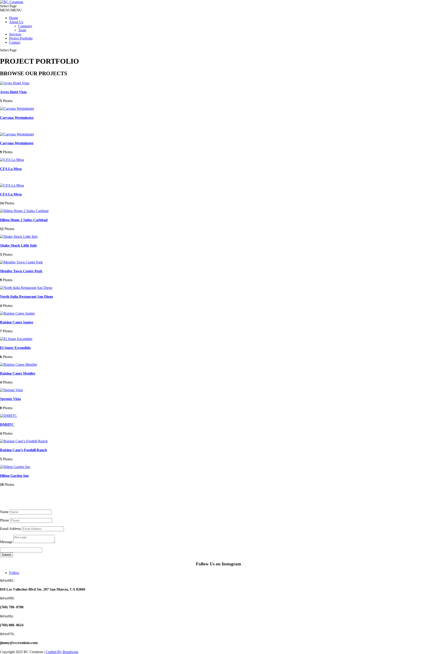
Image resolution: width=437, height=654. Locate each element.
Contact (14, 42)
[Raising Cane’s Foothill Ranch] (24, 441)
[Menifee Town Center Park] (21, 262)
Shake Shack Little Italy (18, 245)
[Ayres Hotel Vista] (14, 83)
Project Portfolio (21, 38)
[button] (11, 10)
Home (13, 18)
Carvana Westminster (17, 118)
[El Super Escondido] (16, 339)
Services (15, 34)
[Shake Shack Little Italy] (19, 236)
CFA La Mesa (11, 169)
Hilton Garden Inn (14, 476)
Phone (4, 520)
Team (22, 30)
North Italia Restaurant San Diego (26, 296)
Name (4, 512)
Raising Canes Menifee (17, 373)
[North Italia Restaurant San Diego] (26, 288)
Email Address (10, 529)
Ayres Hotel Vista (13, 92)
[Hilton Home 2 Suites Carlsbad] (24, 211)
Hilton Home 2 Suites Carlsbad (24, 220)
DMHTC (7, 424)
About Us (16, 22)
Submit (6, 554)
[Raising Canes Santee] (17, 313)
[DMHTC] (8, 416)
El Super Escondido (15, 348)
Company (25, 26)
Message (6, 542)
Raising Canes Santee (16, 322)
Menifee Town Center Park (21, 271)
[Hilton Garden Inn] (15, 467)
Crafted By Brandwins (62, 652)
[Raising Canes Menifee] (18, 364)
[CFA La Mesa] (12, 160)
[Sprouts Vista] (11, 390)
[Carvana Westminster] (17, 108)
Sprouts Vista (10, 399)
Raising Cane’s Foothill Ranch (23, 450)
